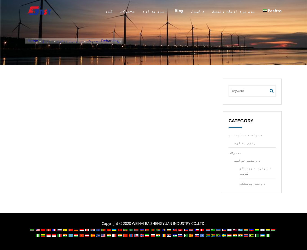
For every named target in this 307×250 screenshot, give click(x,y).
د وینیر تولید (70, 40)
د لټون (198, 10)
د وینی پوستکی (252, 183)
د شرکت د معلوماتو (246, 134)
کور (108, 10)
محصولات (127, 10)
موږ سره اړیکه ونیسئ (233, 10)
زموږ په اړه (154, 10)
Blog (179, 10)
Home (33, 40)
